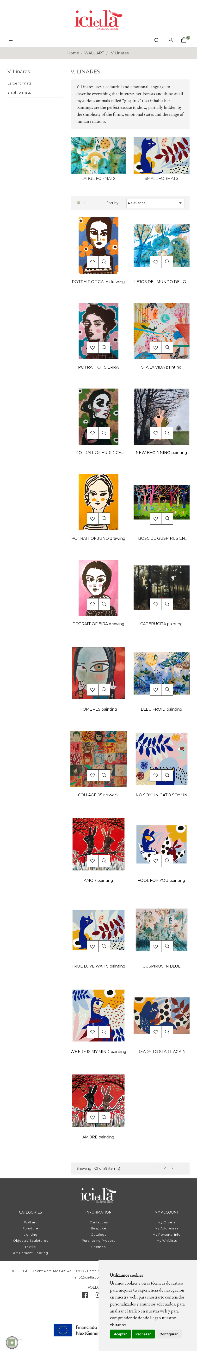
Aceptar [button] (120, 1334)
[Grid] (78, 203)
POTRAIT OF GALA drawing (98, 281)
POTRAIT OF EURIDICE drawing (98, 453)
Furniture (30, 1228)
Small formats (19, 93)
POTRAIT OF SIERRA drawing (98, 367)
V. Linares (18, 71)
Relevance (155, 203)
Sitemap (98, 1247)
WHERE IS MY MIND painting (98, 1051)
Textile (30, 1247)
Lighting (30, 1234)
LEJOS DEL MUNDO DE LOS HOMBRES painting (161, 282)
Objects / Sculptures (30, 1240)
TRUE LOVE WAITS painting (98, 966)
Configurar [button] (169, 1334)
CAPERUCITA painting (161, 624)
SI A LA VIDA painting (161, 367)
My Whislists (166, 1240)
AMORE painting (98, 1137)
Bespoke (98, 1228)
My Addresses (166, 1228)
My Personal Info (166, 1234)
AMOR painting (98, 880)
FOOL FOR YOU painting (161, 880)
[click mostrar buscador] (156, 41)
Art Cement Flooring (30, 1253)
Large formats (19, 83)
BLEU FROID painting (161, 709)
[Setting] (170, 40)
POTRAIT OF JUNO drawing (98, 538)
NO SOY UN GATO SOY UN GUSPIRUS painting (161, 795)
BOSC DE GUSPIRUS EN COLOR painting (161, 539)
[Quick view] (104, 262)
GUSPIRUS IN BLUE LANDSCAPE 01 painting (161, 966)
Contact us (98, 1222)
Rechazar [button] (143, 1334)
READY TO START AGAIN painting (161, 1052)
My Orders (166, 1222)
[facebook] (85, 1296)
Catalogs (98, 1234)
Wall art (30, 1222)
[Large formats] (98, 155)
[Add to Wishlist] (92, 262)
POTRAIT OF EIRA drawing (98, 624)
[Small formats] (161, 155)
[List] (86, 203)
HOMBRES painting (98, 709)
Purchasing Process (98, 1240)
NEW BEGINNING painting (161, 452)
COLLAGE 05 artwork (98, 795)
